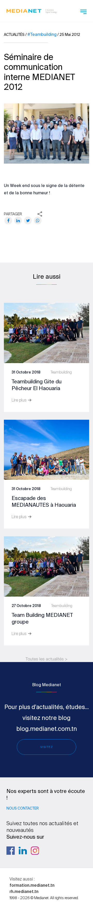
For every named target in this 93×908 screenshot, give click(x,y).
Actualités (14, 34)
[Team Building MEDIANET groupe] (46, 566)
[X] (28, 220)
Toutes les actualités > (46, 659)
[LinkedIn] (18, 220)
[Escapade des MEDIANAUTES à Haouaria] (46, 449)
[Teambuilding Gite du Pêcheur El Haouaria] (46, 332)
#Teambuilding (42, 34)
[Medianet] (31, 10)
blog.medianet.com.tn (46, 728)
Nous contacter (22, 808)
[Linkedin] (23, 850)
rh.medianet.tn (24, 891)
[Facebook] (8, 220)
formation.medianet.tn (32, 885)
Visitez (46, 747)
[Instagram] (35, 850)
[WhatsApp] (38, 220)
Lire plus (20, 400)
